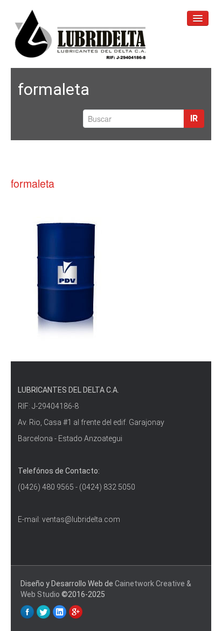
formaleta (32, 183)
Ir (194, 118)
